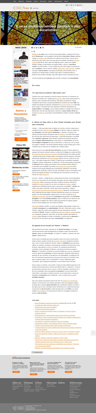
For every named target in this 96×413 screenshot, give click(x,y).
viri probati (41, 184)
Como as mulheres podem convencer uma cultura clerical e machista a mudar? (57, 331)
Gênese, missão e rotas (17, 384)
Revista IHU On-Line (51, 386)
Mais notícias (38, 384)
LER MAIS (18, 67)
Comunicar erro (37, 352)
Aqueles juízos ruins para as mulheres (46, 307)
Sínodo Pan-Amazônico (75, 395)
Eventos (50, 1)
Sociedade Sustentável (29, 391)
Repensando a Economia (29, 389)
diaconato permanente (64, 166)
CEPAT (14, 389)
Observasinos (27, 384)
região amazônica (44, 174)
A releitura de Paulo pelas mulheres (45, 309)
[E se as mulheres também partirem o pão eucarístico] (43, 48)
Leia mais (16, 174)
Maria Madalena (41, 291)
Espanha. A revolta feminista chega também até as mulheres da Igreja (54, 348)
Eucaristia (59, 98)
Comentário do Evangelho (75, 384)
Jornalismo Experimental (40, 389)
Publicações (43, 1)
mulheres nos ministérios (70, 281)
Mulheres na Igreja (74, 397)
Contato (66, 1)
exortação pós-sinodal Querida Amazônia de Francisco (47, 190)
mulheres (41, 58)
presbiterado (35, 182)
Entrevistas (37, 386)
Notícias (36, 1)
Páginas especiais (39, 387)
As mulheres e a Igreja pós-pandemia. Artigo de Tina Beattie (52, 321)
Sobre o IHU (21, 1)
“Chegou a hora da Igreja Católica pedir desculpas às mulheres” (53, 325)
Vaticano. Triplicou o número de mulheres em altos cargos (51, 338)
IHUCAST (37, 391)
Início (15, 1)
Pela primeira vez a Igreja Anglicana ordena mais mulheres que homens (55, 315)
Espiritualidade (58, 1)
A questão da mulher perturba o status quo (47, 305)
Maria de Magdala (49, 130)
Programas (29, 1)
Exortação (36, 206)
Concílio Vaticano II (66, 104)
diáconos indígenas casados (67, 212)
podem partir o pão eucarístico (66, 68)
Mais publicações (50, 384)
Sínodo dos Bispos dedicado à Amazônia (45, 154)
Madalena (35, 54)
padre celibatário (54, 158)
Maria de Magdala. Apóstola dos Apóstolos (47, 303)
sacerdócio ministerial (59, 241)
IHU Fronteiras (27, 387)
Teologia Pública (27, 386)
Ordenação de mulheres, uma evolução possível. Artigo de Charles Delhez (56, 323)
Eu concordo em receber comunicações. (21, 131)
